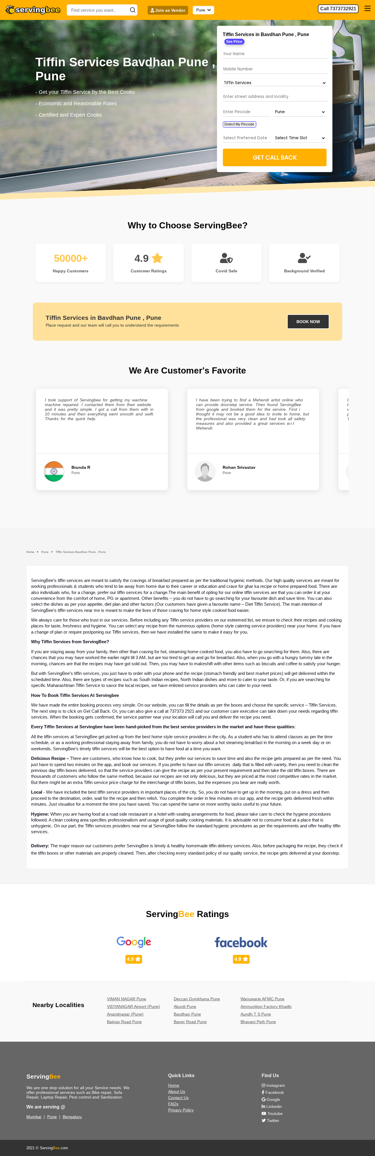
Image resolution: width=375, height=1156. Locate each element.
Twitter (272, 1120)
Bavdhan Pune (187, 1014)
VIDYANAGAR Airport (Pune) (133, 1006)
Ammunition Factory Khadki (266, 1006)
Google (272, 1099)
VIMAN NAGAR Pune (126, 999)
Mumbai (33, 1116)
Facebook (274, 1092)
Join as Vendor (169, 10)
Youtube (274, 1113)
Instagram (275, 1085)
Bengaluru (72, 1116)
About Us (176, 1091)
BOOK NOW (308, 321)
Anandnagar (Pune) (125, 1014)
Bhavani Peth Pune (258, 1021)
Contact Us (178, 1097)
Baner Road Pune (190, 1021)
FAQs (173, 1103)
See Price (234, 42)
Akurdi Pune (185, 1006)
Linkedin (273, 1106)
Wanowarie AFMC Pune (262, 999)
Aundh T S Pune (256, 1014)
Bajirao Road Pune (124, 1021)
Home (173, 1085)
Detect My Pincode (239, 124)
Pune (52, 1116)
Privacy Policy (181, 1110)
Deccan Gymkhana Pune (197, 999)
